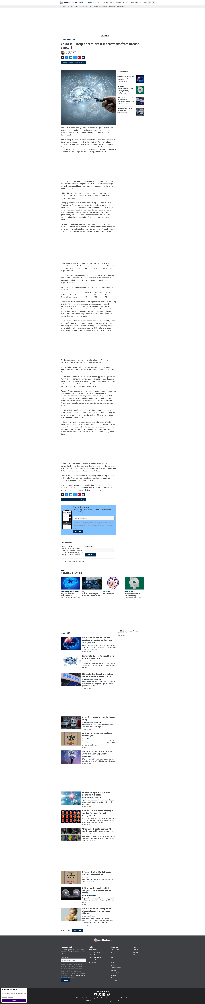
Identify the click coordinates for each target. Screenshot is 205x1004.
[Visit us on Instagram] (108, 994)
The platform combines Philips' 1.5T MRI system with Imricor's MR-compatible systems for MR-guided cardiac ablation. (98, 684)
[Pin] (79, 57)
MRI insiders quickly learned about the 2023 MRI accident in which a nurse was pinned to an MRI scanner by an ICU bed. (98, 743)
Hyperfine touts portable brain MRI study (125, 109)
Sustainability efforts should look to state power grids (98, 657)
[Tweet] (75, 57)
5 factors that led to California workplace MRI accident (96, 873)
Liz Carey (86, 738)
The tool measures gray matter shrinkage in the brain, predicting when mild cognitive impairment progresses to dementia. (99, 647)
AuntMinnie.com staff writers (93, 679)
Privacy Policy (80, 998)
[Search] (149, 2)
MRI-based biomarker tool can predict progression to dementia (125, 78)
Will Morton (87, 756)
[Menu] (153, 2)
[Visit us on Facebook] (95, 994)
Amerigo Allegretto (71, 52)
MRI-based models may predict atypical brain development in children (96, 911)
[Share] (66, 57)
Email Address (78, 515)
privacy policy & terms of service (97, 527)
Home (127, 998)
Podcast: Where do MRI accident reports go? (97, 734)
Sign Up (78, 531)
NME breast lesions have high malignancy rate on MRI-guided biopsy (96, 890)
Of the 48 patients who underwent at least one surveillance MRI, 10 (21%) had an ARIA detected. (98, 760)
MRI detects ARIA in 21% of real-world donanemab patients (97, 752)
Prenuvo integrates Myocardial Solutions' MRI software (96, 793)
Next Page (77, 930)
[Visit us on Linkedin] (103, 994)
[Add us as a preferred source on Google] (83, 57)
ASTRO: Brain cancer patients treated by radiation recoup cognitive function (70, 595)
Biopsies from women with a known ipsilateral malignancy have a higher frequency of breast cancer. (98, 900)
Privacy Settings (90, 998)
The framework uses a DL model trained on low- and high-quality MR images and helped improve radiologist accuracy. (98, 839)
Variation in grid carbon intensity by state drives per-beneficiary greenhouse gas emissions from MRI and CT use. (98, 666)
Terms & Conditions (103, 998)
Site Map (121, 998)
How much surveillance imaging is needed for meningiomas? (97, 812)
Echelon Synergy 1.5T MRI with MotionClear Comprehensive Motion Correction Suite (125, 90)
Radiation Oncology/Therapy (70, 591)
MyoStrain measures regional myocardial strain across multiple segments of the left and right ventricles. (98, 802)
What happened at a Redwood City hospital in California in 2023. (98, 880)
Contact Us (114, 998)
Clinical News (66, 39)
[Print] (62, 57)
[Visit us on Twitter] (99, 994)
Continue (90, 554)
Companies (106, 591)
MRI (74, 39)
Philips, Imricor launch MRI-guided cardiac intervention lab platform (125, 99)
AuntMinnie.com (108, 593)
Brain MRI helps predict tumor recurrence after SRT (91, 594)
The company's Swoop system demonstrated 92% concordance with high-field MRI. (97, 726)
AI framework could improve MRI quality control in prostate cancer (97, 830)
